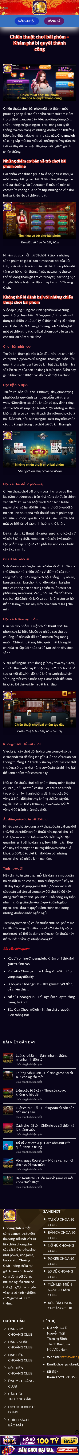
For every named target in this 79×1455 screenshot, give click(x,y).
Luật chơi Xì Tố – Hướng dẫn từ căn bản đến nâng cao (45, 1110)
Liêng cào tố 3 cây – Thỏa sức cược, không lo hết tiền (41, 1092)
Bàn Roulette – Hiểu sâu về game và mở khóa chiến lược (44, 1180)
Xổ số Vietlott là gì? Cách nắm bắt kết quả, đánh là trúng (43, 1145)
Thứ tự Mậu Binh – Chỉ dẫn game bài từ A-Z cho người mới (44, 1075)
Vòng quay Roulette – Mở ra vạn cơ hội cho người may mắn (44, 1162)
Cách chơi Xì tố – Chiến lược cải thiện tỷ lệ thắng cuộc (45, 1127)
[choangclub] (40, 7)
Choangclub (66, 135)
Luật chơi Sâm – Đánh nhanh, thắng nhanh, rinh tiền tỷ (41, 1057)
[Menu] (5, 7)
